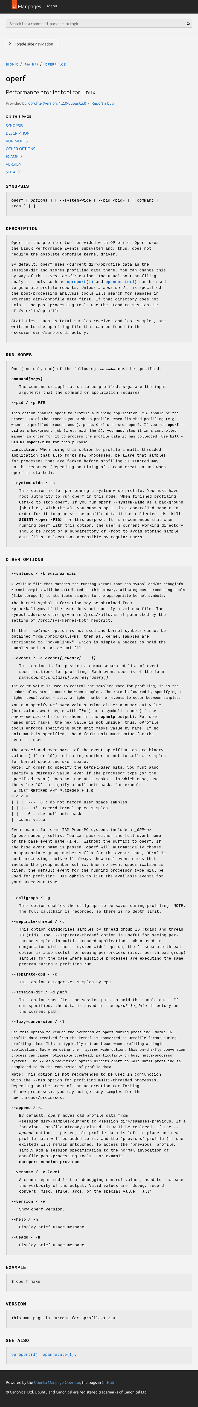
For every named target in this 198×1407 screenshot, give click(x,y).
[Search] (188, 23)
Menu (52, 6)
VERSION (13, 164)
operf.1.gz (55, 64)
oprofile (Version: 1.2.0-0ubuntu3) (57, 103)
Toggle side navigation (33, 44)
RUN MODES (17, 141)
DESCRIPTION (17, 133)
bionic (12, 64)
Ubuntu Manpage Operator (57, 1382)
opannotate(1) (58, 1355)
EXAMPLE (14, 156)
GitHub (108, 1382)
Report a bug (103, 103)
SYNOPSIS (14, 125)
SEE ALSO (14, 172)
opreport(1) (24, 1355)
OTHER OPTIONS (20, 148)
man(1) (31, 64)
